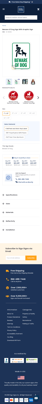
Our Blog (10, 337)
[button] (21, 56)
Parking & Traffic (28, 324)
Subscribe (31, 258)
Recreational (27, 320)
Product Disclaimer (13, 317)
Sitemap (10, 324)
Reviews (10, 320)
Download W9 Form (14, 340)
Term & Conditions (13, 327)
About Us (10, 314)
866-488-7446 (23, 179)
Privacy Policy (11, 330)
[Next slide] (38, 97)
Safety (25, 317)
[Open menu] (3, 9)
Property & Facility (29, 314)
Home (4, 25)
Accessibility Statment (15, 334)
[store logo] (21, 9)
